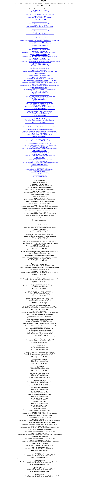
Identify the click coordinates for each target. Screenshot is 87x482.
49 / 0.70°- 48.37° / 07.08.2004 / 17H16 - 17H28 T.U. (40, 147)
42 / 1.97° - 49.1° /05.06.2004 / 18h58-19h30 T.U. (39, 133)
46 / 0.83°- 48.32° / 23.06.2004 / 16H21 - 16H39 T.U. (40, 139)
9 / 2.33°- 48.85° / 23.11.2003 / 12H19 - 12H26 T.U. (39, 36)
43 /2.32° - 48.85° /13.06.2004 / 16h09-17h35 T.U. (39, 136)
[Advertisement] (70, 25)
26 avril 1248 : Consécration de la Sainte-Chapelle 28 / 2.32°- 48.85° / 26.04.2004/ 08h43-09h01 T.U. (40, 99)
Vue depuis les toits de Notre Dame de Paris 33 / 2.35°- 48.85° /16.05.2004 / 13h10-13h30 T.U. (39, 115)
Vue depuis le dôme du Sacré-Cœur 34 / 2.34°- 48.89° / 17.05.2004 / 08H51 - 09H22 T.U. (40, 118)
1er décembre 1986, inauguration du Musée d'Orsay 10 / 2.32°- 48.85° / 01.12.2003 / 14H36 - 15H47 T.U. (40, 39)
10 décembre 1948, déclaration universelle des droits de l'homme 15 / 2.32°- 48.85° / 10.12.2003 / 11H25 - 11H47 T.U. (39, 55)
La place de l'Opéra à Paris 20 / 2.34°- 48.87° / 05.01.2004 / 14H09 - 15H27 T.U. (40, 70)
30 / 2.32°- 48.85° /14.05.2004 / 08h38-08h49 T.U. (39, 105)
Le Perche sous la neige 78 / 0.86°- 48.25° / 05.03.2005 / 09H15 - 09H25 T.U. (40, 161)
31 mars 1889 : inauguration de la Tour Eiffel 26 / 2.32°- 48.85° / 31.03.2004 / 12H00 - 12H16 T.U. (40, 92)
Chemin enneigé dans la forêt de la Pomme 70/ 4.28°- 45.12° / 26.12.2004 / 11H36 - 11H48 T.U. (39, 151)
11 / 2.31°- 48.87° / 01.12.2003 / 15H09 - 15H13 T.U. (40, 42)
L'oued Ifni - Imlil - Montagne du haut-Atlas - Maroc (39, 176)
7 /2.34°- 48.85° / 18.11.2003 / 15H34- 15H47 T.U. (39, 29)
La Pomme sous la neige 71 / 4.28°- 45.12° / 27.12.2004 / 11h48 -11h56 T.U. (39, 154)
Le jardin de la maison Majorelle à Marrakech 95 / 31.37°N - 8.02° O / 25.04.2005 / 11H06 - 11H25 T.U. (39, 168)
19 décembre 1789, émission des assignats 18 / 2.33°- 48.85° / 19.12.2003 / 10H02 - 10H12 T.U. (40, 64)
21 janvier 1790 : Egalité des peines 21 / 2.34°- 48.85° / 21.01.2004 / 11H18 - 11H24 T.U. (40, 73)
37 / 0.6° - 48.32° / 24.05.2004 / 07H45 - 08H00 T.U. (39, 125)
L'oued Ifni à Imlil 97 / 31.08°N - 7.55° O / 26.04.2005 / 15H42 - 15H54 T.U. (39, 175)
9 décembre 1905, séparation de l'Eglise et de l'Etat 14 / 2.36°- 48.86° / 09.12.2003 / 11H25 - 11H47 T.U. (40, 51)
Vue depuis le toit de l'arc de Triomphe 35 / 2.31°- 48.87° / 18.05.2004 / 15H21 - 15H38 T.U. (40, 122)
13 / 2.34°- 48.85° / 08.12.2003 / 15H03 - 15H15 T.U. (40, 48)
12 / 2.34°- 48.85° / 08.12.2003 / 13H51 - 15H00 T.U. (40, 45)
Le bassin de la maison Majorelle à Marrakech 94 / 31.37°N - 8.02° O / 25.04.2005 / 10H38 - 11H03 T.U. (39, 165)
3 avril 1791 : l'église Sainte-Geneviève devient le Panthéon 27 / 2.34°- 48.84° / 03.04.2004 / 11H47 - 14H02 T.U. (39, 95)
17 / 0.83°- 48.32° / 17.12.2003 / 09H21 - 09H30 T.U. (40, 60)
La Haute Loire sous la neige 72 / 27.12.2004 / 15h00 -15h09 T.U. (39, 158)
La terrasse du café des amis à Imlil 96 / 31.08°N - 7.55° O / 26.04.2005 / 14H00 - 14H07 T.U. (39, 172)
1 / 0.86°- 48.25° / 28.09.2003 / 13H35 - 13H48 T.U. (39, 10)
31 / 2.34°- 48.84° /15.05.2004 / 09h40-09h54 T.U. (39, 108)
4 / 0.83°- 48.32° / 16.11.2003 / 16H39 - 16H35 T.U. (39, 19)
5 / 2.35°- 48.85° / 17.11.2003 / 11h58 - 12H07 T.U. (39, 22)
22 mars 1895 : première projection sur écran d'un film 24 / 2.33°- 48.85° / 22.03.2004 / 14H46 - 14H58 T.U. (39, 84)
